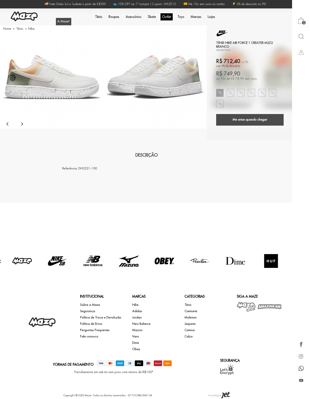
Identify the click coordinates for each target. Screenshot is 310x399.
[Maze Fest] (246, 307)
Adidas (137, 311)
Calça (189, 336)
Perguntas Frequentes (95, 330)
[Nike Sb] (57, 270)
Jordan (137, 317)
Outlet (166, 17)
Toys (181, 17)
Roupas (114, 17)
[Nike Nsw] (222, 33)
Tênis (98, 17)
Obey (136, 349)
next (22, 124)
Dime (135, 342)
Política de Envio (91, 323)
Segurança (87, 311)
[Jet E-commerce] (225, 395)
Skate (152, 17)
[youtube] (301, 380)
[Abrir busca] (301, 36)
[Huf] (271, 270)
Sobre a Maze (90, 304)
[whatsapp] (301, 368)
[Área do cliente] (301, 52)
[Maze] (24, 17)
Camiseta (191, 311)
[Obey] (164, 270)
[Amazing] (270, 306)
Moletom (191, 317)
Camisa (190, 330)
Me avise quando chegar (250, 119)
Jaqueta (190, 323)
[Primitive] (199, 270)
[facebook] (301, 344)
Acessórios (134, 17)
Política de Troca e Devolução (100, 317)
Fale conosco (89, 336)
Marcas (196, 17)
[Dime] (235, 270)
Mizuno (137, 330)
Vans (135, 336)
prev (7, 124)
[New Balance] (93, 270)
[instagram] (301, 356)
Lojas (211, 17)
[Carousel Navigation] (15, 124)
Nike (135, 304)
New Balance (141, 323)
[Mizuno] (128, 270)
